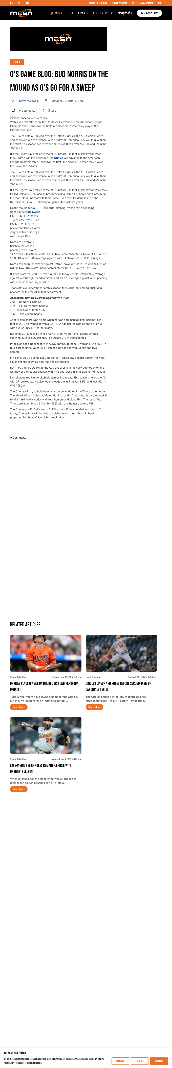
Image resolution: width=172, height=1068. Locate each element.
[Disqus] (86, 484)
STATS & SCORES (86, 13)
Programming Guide (147, 3)
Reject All (140, 1061)
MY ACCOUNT (149, 13)
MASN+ (125, 13)
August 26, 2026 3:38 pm (142, 676)
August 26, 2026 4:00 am (66, 758)
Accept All (159, 1061)
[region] (86, 1058)
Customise (120, 1061)
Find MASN (119, 3)
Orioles (60, 13)
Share (52, 110)
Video (109, 13)
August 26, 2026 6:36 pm (66, 676)
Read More (19, 707)
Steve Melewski (29, 101)
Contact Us (98, 3)
